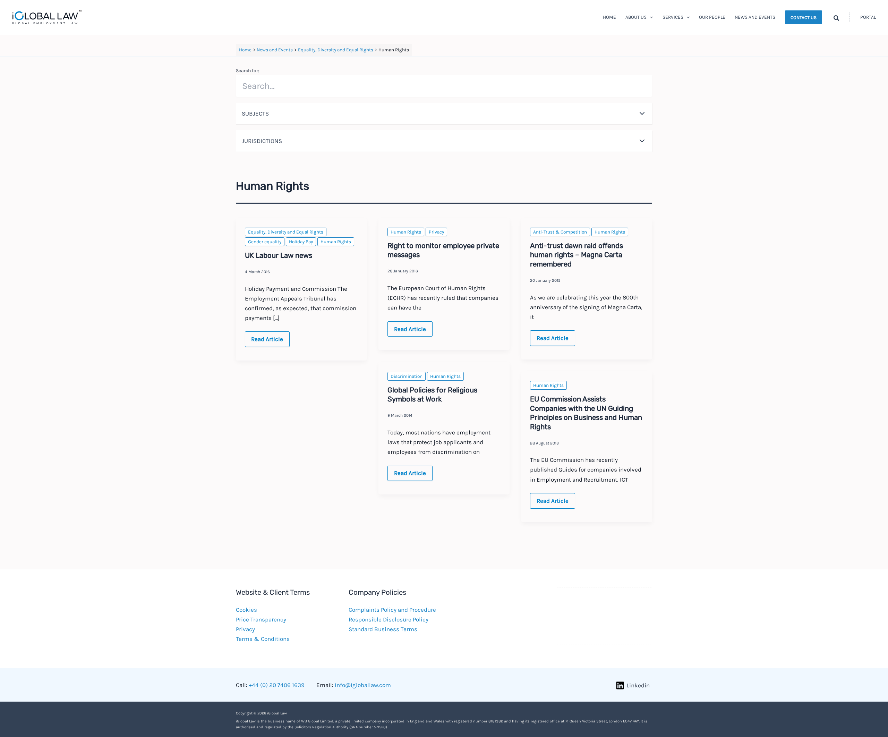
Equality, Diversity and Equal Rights (285, 232)
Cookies (246, 609)
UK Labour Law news (278, 255)
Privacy (436, 232)
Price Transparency (261, 619)
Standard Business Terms (383, 629)
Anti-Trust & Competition (560, 232)
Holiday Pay (301, 241)
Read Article (267, 341)
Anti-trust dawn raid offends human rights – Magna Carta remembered (576, 255)
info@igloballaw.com (363, 684)
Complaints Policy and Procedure (392, 609)
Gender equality (264, 241)
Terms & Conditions (263, 638)
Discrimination (406, 376)
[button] (650, 17)
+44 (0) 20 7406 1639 (277, 684)
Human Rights (336, 241)
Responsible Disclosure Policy (388, 619)
